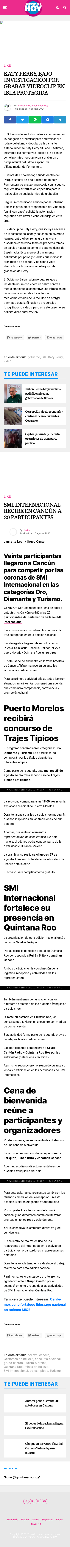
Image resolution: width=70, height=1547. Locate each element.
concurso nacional (48, 1358)
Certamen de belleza (18, 1358)
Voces (59, 1519)
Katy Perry (55, 357)
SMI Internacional (16, 1370)
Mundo (35, 1519)
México (25, 1519)
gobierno (33, 357)
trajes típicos (39, 1370)
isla (44, 357)
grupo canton (13, 1362)
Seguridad (47, 1519)
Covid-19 (36, 1524)
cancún (44, 1354)
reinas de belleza (36, 1366)
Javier (26, 530)
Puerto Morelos (35, 1362)
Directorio (12, 1519)
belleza (32, 1354)
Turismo (55, 1370)
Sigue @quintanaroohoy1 (22, 1477)
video (8, 360)
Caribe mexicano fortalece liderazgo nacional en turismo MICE (35, 1304)
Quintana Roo (13, 1366)
